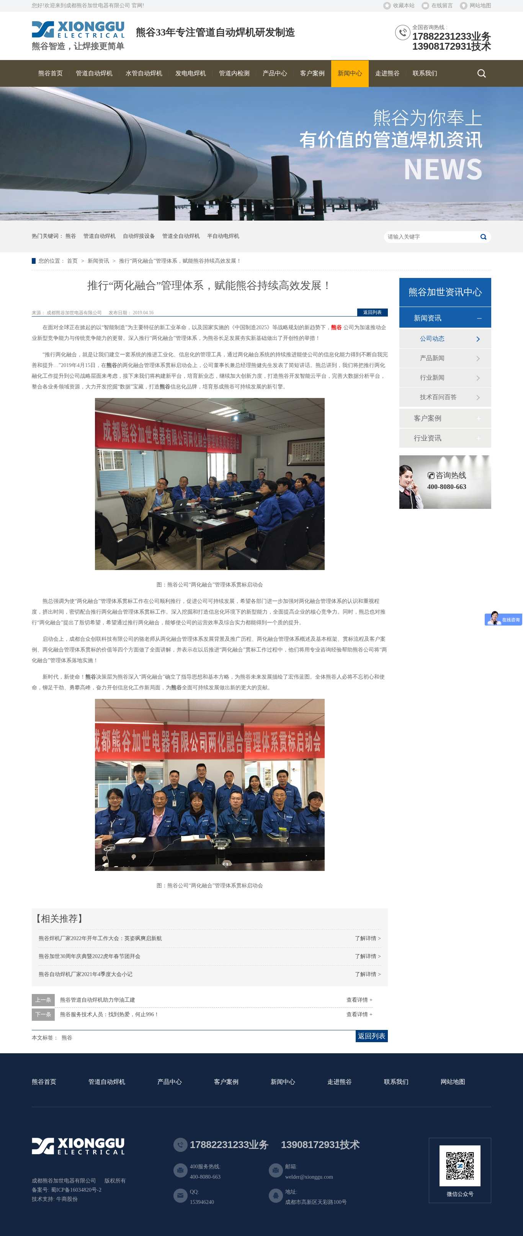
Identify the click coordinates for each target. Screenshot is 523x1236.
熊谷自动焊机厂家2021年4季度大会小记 (85, 974)
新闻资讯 (99, 261)
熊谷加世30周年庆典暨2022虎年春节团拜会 (90, 956)
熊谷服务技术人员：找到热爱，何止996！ (109, 1014)
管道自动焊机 (99, 236)
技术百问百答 (438, 397)
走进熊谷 (339, 1082)
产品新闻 (432, 358)
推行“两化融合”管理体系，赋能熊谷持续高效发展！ (180, 261)
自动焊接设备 (139, 236)
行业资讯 (427, 438)
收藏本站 (404, 5)
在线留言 (442, 5)
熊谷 (70, 236)
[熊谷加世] (78, 35)
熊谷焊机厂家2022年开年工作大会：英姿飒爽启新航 (100, 938)
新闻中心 (283, 1082)
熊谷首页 (44, 1082)
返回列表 (372, 312)
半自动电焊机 (223, 236)
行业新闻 (432, 377)
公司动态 (432, 338)
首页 (73, 261)
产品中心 (169, 1082)
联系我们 (396, 1082)
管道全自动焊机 (181, 236)
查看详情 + (359, 1000)
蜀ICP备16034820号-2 (76, 1190)
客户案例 (427, 418)
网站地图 (480, 5)
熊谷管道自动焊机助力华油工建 (97, 1000)
